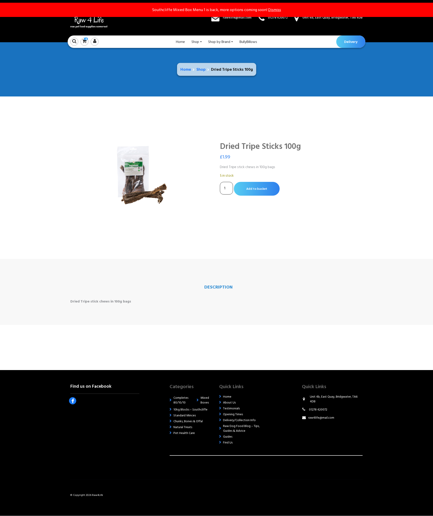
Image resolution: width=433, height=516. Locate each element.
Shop (195, 42)
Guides (227, 436)
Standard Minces (184, 415)
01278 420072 (278, 17)
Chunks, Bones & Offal (188, 421)
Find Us (228, 442)
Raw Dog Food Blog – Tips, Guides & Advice (241, 428)
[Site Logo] (92, 18)
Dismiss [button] (274, 10)
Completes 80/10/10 (180, 400)
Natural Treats (182, 427)
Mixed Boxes (204, 400)
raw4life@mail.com (237, 17)
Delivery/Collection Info (239, 420)
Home (180, 42)
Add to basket (256, 188)
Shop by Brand (219, 42)
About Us (229, 402)
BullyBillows (248, 42)
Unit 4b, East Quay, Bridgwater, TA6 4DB (332, 17)
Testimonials (231, 408)
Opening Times (233, 414)
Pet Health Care (184, 433)
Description (218, 287)
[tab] (218, 287)
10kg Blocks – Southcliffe (190, 409)
